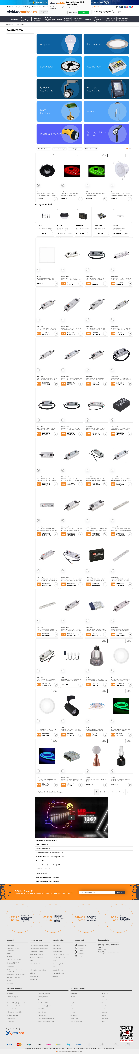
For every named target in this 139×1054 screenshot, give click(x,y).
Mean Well (65, 276)
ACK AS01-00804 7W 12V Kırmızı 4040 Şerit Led (69, 194)
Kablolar (59, 19)
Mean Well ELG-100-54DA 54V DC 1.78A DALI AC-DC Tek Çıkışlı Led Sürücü (47, 579)
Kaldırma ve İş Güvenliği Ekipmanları (98, 19)
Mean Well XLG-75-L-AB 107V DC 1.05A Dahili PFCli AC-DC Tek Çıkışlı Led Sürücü (46, 479)
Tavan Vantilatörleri (13, 1006)
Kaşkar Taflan (75, 1018)
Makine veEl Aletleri (67, 19)
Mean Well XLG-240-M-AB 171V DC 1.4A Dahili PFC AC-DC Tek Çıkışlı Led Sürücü (71, 379)
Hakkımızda (10, 7)
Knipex (103, 1015)
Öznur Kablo (105, 1000)
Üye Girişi (99, 11)
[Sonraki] (131, 222)
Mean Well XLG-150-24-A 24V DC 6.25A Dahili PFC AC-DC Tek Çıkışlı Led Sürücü (71, 429)
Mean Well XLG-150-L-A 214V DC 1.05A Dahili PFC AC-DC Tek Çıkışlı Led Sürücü (71, 479)
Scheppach (74, 1015)
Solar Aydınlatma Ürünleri (38, 970)
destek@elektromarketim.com (108, 953)
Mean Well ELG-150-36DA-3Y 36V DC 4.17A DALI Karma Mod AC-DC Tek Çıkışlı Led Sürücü (121, 630)
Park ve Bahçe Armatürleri (46, 1021)
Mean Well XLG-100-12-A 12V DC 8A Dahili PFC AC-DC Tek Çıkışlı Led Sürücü (121, 379)
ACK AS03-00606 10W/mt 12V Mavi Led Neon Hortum (46, 780)
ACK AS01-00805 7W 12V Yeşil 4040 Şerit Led (95, 194)
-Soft (58, 1051)
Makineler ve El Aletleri (14, 959)
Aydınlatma (14, 19)
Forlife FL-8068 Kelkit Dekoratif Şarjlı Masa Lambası (121, 780)
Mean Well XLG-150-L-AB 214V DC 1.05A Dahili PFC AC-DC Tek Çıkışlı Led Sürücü (47, 329)
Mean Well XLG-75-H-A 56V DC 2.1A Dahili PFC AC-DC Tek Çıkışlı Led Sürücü (71, 529)
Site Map (55, 976)
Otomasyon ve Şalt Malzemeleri (25, 19)
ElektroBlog (26, 7)
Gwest (73, 1012)
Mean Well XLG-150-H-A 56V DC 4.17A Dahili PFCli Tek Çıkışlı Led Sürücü (96, 279)
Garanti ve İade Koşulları (61, 955)
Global (39, 192)
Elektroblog (56, 945)
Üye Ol (108, 11)
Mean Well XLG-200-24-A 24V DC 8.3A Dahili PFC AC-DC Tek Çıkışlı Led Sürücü (96, 429)
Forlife (88, 777)
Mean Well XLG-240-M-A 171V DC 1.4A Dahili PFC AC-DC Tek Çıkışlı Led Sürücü (46, 529)
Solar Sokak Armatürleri (14, 1012)
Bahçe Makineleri (35, 964)
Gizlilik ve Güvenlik (59, 958)
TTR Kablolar (11, 1021)
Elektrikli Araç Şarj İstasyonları (39, 945)
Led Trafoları (42, 1012)
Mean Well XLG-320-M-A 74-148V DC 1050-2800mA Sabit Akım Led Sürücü (46, 680)
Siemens (104, 1003)
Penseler (32, 967)
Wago (103, 1021)
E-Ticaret (63, 1051)
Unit (72, 1000)
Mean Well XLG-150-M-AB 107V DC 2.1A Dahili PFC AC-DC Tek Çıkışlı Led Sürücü (96, 329)
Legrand (104, 1012)
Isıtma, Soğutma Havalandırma (122, 19)
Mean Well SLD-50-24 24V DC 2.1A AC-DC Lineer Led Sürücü (120, 579)
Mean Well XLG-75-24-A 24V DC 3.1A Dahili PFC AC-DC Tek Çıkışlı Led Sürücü (96, 379)
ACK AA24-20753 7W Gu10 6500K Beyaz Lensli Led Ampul (96, 680)
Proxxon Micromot (77, 1021)
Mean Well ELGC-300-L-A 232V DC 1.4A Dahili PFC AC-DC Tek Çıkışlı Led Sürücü (71, 579)
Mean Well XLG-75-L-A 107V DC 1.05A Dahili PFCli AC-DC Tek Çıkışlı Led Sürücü (96, 529)
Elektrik (9, 953)
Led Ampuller (11, 1000)
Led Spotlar (33, 979)
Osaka (103, 997)
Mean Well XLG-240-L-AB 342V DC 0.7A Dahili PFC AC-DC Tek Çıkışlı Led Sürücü (47, 379)
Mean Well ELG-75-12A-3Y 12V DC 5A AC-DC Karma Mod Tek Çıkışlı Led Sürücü (71, 279)
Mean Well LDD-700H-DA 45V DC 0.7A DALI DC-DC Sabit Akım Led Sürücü (121, 429)
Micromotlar (42, 1015)
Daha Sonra (73, 12)
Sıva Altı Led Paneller (14, 1009)
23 (127, 792)
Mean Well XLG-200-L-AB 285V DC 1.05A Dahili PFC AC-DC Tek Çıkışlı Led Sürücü (121, 329)
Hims (72, 1006)
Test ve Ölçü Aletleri (78, 19)
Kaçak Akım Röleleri (36, 951)
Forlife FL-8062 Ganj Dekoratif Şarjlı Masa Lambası (96, 780)
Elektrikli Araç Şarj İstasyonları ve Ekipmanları (50, 19)
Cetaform (104, 1018)
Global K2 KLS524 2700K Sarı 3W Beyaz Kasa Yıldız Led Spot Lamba (121, 194)
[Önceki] (35, 222)
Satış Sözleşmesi (58, 970)
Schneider (74, 993)
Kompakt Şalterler (44, 993)
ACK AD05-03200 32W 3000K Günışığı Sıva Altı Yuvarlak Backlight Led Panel (46, 730)
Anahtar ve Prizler (13, 1015)
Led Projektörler (43, 997)
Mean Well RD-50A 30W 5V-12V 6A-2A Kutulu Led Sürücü (71, 780)
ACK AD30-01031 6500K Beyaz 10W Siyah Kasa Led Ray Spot (71, 730)
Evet (83, 12)
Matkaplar (88, 19)
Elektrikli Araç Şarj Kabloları (39, 948)
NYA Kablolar (42, 1009)
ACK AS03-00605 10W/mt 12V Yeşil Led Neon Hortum (120, 730)
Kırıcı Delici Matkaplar (45, 1003)
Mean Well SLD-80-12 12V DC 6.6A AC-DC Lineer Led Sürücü (121, 529)
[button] (39, 209)
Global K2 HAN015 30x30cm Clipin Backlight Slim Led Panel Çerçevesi (46, 279)
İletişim (18, 7)
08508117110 (102, 949)
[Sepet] (113, 11)
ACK (62, 192)
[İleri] (131, 792)
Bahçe (9, 980)
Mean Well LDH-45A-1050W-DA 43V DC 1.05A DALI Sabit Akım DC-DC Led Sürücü (95, 579)
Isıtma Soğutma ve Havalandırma (13, 962)
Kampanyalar (47, 7)
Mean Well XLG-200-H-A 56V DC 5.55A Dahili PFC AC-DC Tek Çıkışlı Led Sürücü (96, 479)
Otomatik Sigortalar (36, 955)
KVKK (54, 967)
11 (119, 792)
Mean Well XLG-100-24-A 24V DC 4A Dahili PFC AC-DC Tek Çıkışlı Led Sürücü (46, 429)
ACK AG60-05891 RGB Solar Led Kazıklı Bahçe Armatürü (71, 680)
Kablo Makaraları (35, 961)
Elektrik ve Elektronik (37, 19)
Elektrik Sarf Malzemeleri (46, 1018)
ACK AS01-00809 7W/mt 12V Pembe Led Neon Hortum (95, 730)
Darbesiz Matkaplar (36, 958)
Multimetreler (11, 1018)
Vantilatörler (34, 976)
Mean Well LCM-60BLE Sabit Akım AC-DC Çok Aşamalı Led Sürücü (96, 630)
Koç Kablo (74, 1003)
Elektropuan (57, 948)
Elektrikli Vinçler (12, 997)
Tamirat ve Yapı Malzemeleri (110, 19)
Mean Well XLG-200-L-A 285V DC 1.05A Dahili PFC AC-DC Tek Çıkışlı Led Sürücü (121, 479)
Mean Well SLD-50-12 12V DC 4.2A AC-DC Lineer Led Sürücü (47, 630)
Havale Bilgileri (58, 964)
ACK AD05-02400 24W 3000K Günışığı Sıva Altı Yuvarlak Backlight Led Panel (120, 680)
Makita (73, 997)
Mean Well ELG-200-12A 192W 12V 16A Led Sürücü (71, 329)
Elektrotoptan (36, 7)
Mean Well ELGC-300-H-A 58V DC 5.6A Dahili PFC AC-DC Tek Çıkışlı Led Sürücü (71, 630)
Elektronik (10, 983)
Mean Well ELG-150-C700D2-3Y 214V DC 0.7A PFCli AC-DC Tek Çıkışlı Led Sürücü (121, 279)
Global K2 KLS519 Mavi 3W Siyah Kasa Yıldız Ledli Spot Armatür (46, 194)
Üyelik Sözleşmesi (58, 973)
